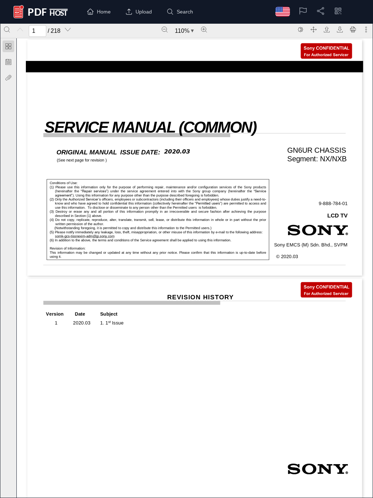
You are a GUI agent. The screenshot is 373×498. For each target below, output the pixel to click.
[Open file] (327, 29)
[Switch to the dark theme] (300, 29)
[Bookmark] (8, 62)
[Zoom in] (204, 29)
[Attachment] (8, 77)
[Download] (340, 29)
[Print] (353, 29)
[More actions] (366, 29)
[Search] (7, 29)
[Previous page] (20, 29)
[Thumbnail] (8, 46)
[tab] (8, 47)
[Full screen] (313, 29)
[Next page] (68, 29)
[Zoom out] (164, 29)
